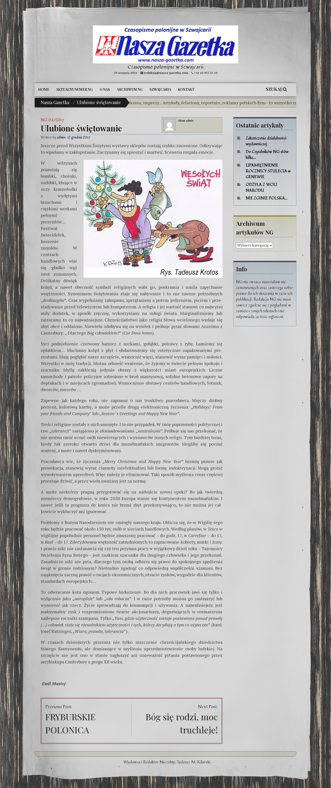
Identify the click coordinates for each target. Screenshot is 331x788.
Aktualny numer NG (74, 89)
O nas (105, 89)
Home (43, 89)
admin (189, 120)
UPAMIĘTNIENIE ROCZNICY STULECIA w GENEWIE (268, 171)
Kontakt (186, 89)
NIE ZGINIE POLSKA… (266, 198)
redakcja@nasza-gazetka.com (166, 73)
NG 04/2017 (52, 120)
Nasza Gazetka (55, 102)
